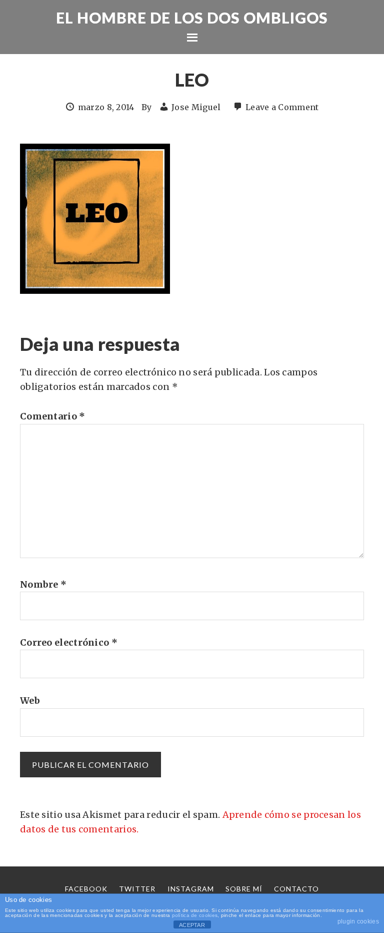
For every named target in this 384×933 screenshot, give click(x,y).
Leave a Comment (282, 107)
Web (30, 700)
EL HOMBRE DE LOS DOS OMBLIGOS (192, 18)
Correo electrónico (69, 642)
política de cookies (195, 915)
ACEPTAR (192, 925)
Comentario (53, 416)
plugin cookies (358, 921)
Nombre (43, 584)
